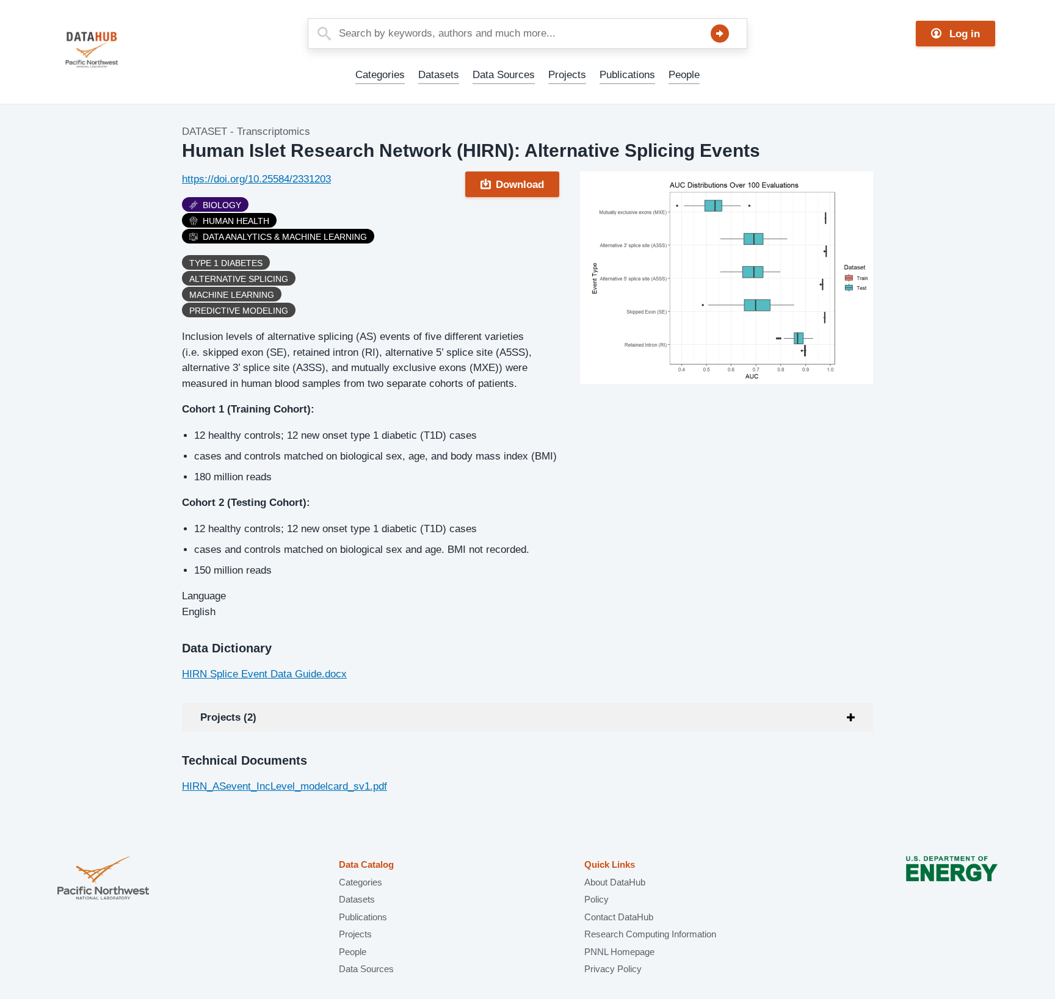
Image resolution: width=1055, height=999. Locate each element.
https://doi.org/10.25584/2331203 (256, 179)
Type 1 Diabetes (226, 263)
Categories (380, 75)
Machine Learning (231, 295)
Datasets (438, 75)
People (684, 75)
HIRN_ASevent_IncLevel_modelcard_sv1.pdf (284, 786)
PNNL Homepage (619, 952)
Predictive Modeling (238, 311)
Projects (567, 75)
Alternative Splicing (238, 279)
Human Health (236, 221)
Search (720, 33)
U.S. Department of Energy (952, 879)
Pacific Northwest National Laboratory (103, 879)
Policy (596, 899)
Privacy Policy (613, 969)
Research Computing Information (650, 934)
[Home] (121, 50)
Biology (222, 205)
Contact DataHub (618, 917)
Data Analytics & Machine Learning (285, 237)
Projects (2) (228, 717)
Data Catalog (366, 864)
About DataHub (614, 882)
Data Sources (504, 75)
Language (204, 596)
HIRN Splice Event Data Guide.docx (264, 674)
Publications (627, 75)
